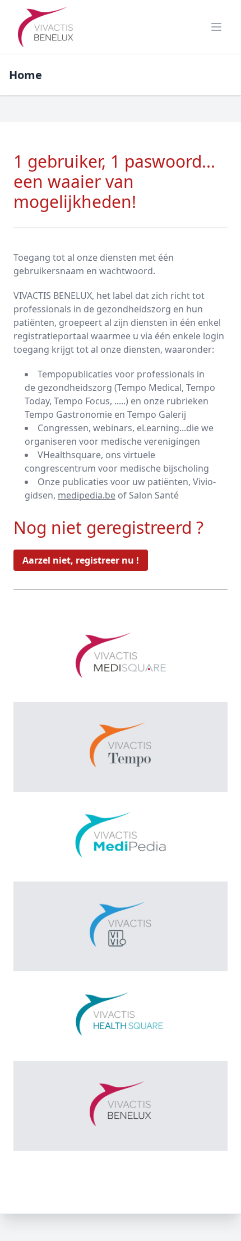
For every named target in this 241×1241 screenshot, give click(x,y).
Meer (120, 631)
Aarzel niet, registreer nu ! (80, 560)
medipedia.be (86, 495)
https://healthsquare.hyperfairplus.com (120, 1091)
